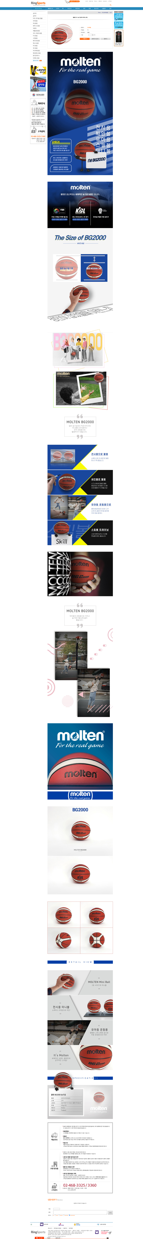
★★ (57, 1215)
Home (99, 12)
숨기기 (107, 1238)
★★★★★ (72, 1215)
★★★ (61, 1215)
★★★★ (66, 1215)
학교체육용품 (105, 12)
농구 (111, 12)
